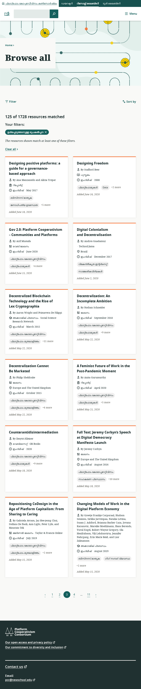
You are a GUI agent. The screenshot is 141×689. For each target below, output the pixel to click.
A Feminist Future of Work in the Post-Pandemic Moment (103, 369)
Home (8, 45)
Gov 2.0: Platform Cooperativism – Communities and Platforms (35, 232)
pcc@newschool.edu (18, 679)
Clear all (10, 149)
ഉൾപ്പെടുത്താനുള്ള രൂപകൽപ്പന (28, 132)
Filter (12, 102)
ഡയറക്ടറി (67, 3)
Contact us (14, 666)
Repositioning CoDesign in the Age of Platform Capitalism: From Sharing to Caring (36, 509)
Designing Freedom (93, 163)
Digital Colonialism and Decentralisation (94, 232)
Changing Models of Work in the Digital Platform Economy (103, 506)
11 (88, 595)
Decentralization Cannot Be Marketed (29, 369)
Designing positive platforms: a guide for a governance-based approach (34, 168)
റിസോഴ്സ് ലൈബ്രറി (88, 3)
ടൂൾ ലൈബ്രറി (111, 3)
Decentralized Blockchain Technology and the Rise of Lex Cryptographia (31, 301)
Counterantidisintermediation (33, 432)
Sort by (131, 102)
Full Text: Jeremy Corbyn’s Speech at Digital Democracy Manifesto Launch (104, 437)
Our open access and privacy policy (28, 642)
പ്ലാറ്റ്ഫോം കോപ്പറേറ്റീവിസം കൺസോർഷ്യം (31, 3)
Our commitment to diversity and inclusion (34, 647)
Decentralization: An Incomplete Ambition (94, 299)
